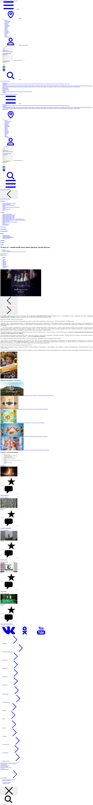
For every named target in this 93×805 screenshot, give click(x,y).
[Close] (8, 791)
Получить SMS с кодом (7, 53)
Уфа (5, 34)
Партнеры (4, 92)
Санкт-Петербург (8, 21)
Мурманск (7, 32)
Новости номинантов (12, 91)
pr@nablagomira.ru (3, 764)
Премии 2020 (5, 676)
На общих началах (6, 89)
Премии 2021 (5, 684)
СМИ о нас (56, 86)
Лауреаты (4, 710)
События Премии (19, 91)
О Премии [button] (4, 84)
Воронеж (6, 24)
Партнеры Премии (61, 86)
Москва (6, 20)
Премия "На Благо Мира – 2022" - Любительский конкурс (72, 85)
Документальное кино (20, 83)
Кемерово (6, 30)
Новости (2, 233)
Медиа (4, 718)
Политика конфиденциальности (8, 779)
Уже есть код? (5, 54)
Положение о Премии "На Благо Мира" (31, 86)
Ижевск (6, 27)
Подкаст (57, 83)
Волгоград (7, 23)
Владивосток (7, 25)
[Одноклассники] (25, 634)
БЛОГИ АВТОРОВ (6, 238)
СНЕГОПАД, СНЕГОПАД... (5, 528)
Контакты (67, 86)
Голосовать (8, 81)
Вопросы (2, 244)
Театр (69, 83)
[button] (11, 118)
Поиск (20, 79)
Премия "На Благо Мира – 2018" (19, 85)
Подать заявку (3, 81)
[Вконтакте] (8, 634)
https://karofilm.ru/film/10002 (17, 319)
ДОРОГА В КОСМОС (4, 495)
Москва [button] (20, 18)
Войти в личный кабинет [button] (23, 45)
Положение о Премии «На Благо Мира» (10, 221)
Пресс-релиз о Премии (42, 86)
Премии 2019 (5, 668)
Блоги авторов (25, 91)
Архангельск (7, 22)
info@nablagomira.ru (4, 766)
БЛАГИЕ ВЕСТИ (6, 235)
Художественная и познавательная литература (47, 83)
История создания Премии (8, 85)
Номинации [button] (5, 82)
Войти (4, 51)
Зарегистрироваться (9, 51)
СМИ (4, 222)
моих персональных (18, 60)
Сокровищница (5, 88)
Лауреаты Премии (20, 86)
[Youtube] (41, 634)
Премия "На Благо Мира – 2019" (31, 85)
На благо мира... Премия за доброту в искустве (9, 0)
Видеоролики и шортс (63, 83)
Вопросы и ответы (72, 86)
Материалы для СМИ (6, 780)
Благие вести (5, 91)
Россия (6, 33)
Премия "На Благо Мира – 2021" (55, 85)
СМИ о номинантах (6, 702)
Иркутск (6, 28)
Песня (37, 83)
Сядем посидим (3, 591)
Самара (6, 35)
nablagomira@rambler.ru (4, 769)
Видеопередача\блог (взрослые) (30, 83)
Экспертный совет (50, 86)
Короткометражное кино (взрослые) (9, 83)
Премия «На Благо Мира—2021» (9, 218)
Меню (18, 9)
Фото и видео (5, 87)
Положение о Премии (7, 782)
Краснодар (7, 131)
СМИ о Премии (5, 224)
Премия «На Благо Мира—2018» (9, 215)
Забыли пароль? (5, 50)
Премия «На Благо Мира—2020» (9, 217)
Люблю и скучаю (3, 559)
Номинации (2, 201)
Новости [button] (4, 90)
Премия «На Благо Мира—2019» (9, 216)
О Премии (2, 212)
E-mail (6, 46)
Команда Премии (3, 777)
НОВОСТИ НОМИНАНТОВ (8, 237)
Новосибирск (7, 36)
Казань (6, 29)
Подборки (78, 86)
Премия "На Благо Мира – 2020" (43, 85)
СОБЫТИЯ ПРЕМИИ (7, 236)
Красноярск (7, 132)
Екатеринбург (7, 26)
